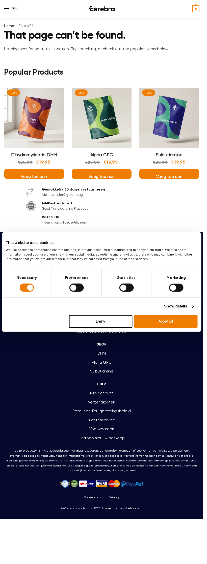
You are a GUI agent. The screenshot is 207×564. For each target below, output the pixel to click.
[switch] (76, 288)
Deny (100, 321)
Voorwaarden (101, 429)
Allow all (166, 321)
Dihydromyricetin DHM (34, 154)
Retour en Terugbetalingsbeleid (101, 411)
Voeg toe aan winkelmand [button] (34, 176)
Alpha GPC (101, 154)
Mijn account (101, 393)
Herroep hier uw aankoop (102, 438)
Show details (175, 306)
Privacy (114, 497)
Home (9, 26)
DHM (101, 353)
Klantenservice (101, 420)
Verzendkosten (101, 402)
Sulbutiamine (169, 154)
